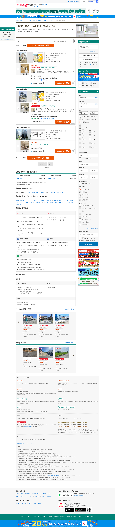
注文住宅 (61, 12)
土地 (66, 12)
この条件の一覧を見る (70, 309)
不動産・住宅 (19, 493)
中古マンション (37, 12)
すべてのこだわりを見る (91, 228)
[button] (18, 316)
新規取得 (44, 4)
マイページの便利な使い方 (7, 39)
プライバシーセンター (40, 516)
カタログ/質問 (79, 12)
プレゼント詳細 (27, 426)
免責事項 (69, 516)
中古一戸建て (53, 12)
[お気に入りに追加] (73, 83)
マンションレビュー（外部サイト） (54, 475)
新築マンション (27, 12)
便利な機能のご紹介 (79, 496)
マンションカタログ (21, 503)
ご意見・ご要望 (77, 516)
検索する (90, 244)
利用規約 (50, 516)
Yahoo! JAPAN (71, 1)
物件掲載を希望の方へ (60, 516)
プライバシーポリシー (27, 516)
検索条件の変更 (83, 91)
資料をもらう (62, 83)
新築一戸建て (45, 12)
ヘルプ (77, 1)
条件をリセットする (94, 51)
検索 (97, 1)
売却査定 (71, 12)
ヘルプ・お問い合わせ (88, 516)
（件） (19, 178)
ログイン (36, 6)
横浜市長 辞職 (92, 1)
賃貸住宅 (19, 12)
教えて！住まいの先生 (35, 503)
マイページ (90, 64)
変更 (96, 98)
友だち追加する (67, 495)
